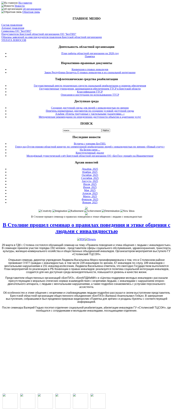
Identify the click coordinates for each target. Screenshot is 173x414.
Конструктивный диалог (90, 152)
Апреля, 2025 (90, 193)
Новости (20, 5)
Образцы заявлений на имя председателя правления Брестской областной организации (51, 37)
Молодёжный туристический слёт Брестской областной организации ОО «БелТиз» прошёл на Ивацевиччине (90, 155)
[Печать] (90, 239)
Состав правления (11, 24)
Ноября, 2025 (89, 172)
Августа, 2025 (90, 181)
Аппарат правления (12, 28)
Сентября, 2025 (90, 178)
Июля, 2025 (90, 184)
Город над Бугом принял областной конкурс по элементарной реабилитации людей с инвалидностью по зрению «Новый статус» (90, 146)
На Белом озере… (90, 149)
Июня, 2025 (90, 187)
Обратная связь (31, 11)
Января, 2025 (89, 202)
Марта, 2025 (90, 196)
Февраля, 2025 (90, 199)
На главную (25, 2)
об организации (32, 8)
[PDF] (81, 239)
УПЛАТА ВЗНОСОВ (13, 40)
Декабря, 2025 (90, 169)
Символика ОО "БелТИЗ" (16, 31)
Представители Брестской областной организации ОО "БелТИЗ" (38, 34)
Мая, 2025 (90, 190)
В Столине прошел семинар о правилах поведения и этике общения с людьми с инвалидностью (86, 228)
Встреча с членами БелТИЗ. (90, 143)
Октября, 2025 (90, 175)
